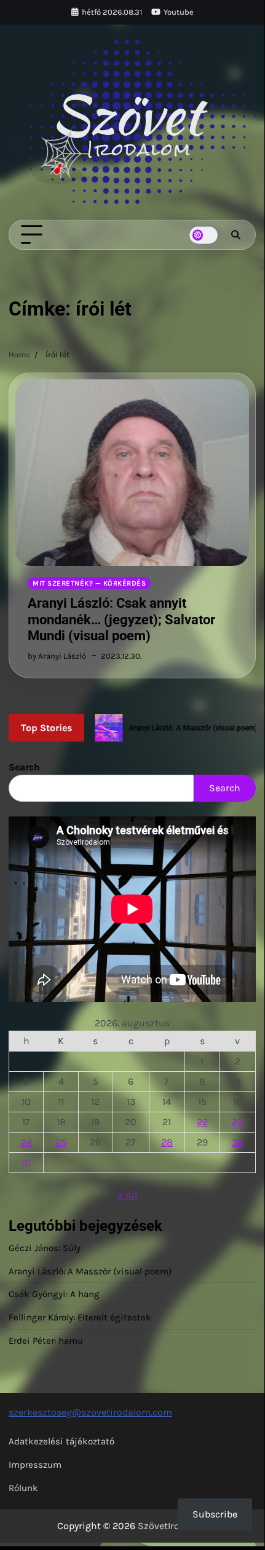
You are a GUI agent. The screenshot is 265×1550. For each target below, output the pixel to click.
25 (60, 1142)
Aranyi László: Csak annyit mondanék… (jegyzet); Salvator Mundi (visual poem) (121, 619)
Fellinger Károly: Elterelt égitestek (80, 1317)
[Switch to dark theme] (203, 235)
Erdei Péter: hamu (46, 1340)
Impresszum (35, 1464)
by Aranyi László (57, 656)
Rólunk (23, 1488)
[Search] (235, 235)
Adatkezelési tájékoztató (61, 1441)
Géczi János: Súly (45, 1248)
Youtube (179, 12)
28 (167, 1142)
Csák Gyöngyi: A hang (54, 1294)
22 (202, 1122)
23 (237, 1122)
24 (26, 1142)
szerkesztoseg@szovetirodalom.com (90, 1412)
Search (24, 767)
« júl (127, 1195)
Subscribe (214, 1514)
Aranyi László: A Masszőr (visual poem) (90, 1271)
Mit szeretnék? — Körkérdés (89, 583)
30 (237, 1142)
